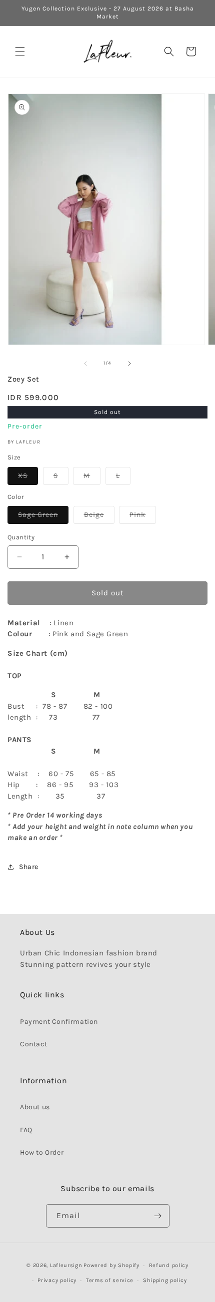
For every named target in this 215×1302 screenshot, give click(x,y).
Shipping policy (165, 1280)
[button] (20, 51)
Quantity (21, 537)
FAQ (26, 1130)
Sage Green (43, 517)
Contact (33, 1044)
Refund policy (168, 1265)
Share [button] (28, 867)
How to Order (42, 1152)
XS (28, 478)
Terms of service (110, 1280)
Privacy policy (57, 1280)
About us (35, 1107)
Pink (143, 517)
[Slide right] (129, 364)
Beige (99, 517)
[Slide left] (85, 364)
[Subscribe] (158, 1216)
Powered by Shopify (112, 1265)
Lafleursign (66, 1265)
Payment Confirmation (59, 1021)
